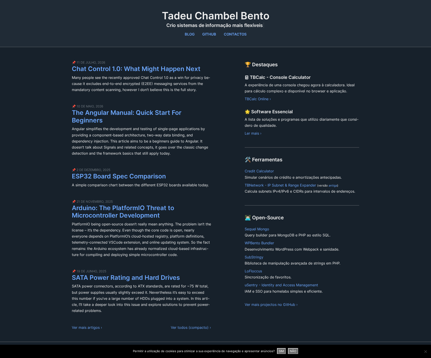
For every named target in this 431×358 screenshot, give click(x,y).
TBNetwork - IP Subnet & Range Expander (280, 185)
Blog (190, 34)
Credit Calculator (259, 171)
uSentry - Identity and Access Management (281, 285)
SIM (281, 351)
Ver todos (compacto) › (191, 327)
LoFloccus (253, 271)
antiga (333, 185)
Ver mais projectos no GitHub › (271, 304)
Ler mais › (253, 133)
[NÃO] (425, 351)
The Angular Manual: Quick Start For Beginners (126, 116)
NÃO (293, 351)
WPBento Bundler (259, 243)
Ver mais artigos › (87, 327)
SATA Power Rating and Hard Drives (126, 277)
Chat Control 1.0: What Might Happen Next (136, 69)
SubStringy (254, 257)
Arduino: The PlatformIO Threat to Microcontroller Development (123, 211)
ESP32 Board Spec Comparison (119, 176)
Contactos (235, 34)
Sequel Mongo (257, 229)
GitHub (209, 34)
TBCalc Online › (258, 99)
